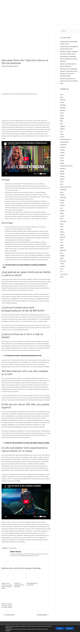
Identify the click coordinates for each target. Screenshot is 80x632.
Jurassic (62, 205)
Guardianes (63, 189)
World (61, 277)
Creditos (62, 150)
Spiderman (63, 250)
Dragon (62, 163)
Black (61, 121)
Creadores (63, 147)
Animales (62, 110)
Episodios (62, 168)
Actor (61, 94)
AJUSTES (7, 630)
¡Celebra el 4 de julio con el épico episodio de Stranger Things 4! (7, 605)
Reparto (62, 234)
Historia (62, 195)
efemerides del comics (66, 166)
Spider (62, 247)
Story (61, 253)
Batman (62, 118)
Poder (61, 224)
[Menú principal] (40, 22)
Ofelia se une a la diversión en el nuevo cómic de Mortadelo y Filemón (7, 586)
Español (62, 173)
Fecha (61, 181)
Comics (62, 137)
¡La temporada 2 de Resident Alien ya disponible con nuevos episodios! (68, 59)
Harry (61, 192)
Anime (62, 113)
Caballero (62, 126)
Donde (4, 66)
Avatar (62, 115)
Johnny (62, 203)
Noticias (62, 211)
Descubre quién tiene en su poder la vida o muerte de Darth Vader (69, 81)
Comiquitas (63, 144)
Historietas (63, 197)
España (62, 171)
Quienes (62, 232)
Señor (61, 240)
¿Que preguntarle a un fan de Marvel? (32, 584)
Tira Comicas (63, 274)
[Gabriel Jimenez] (5, 557)
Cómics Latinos (64, 142)
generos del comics (65, 187)
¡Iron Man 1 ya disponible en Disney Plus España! (19, 585)
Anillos (62, 102)
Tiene (61, 269)
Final (61, 184)
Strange (62, 255)
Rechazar (69, 628)
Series (62, 245)
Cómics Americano (65, 139)
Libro (61, 208)
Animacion (63, 105)
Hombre (62, 200)
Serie (61, 242)
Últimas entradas (12, 548)
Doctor (62, 158)
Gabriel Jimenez (15, 551)
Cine (61, 131)
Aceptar (60, 628)
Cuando (62, 152)
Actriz (61, 97)
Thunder (62, 266)
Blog (61, 123)
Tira (61, 271)
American (62, 99)
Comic (62, 134)
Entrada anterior (9, 615)
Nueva (62, 213)
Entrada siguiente (43, 615)
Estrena (62, 176)
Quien (61, 229)
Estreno (62, 179)
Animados (63, 107)
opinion (62, 216)
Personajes (63, 221)
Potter (62, 226)
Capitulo (62, 129)
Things (62, 263)
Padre (61, 218)
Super (61, 258)
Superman (63, 261)
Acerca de (4, 548)
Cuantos (62, 155)
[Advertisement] (26, 81)
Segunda (62, 237)
